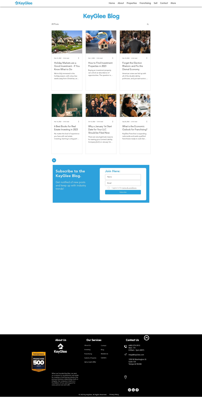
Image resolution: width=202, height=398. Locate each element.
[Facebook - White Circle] (137, 389)
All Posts (55, 24)
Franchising (88, 354)
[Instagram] (129, 389)
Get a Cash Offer (90, 362)
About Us (87, 345)
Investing (87, 349)
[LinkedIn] (133, 389)
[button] (155, 3)
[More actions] (79, 58)
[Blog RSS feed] (54, 160)
